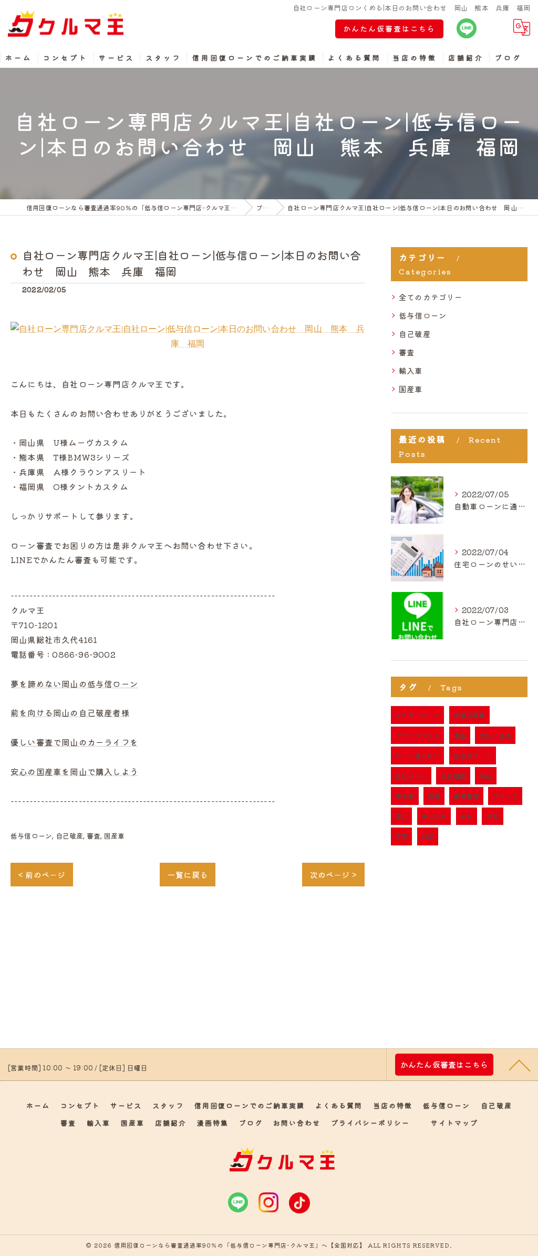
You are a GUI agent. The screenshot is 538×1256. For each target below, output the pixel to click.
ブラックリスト (417, 735)
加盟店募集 (469, 714)
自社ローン (411, 775)
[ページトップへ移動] (519, 1064)
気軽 (434, 795)
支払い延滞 (495, 735)
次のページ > (333, 874)
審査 (93, 836)
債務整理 (466, 795)
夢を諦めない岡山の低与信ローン (74, 683)
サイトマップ (454, 1123)
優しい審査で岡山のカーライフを (74, 742)
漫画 (459, 735)
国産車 (114, 836)
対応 (427, 836)
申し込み (434, 816)
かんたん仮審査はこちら (389, 28)
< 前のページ (41, 874)
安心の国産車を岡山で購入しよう (74, 771)
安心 (401, 816)
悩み (466, 816)
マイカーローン (417, 714)
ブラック (505, 795)
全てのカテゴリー (431, 296)
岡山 (485, 775)
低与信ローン (31, 836)
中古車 (405, 795)
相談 (492, 816)
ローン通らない (417, 755)
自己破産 (70, 836)
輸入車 (411, 370)
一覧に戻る (188, 874)
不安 (401, 836)
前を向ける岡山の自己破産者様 (70, 712)
